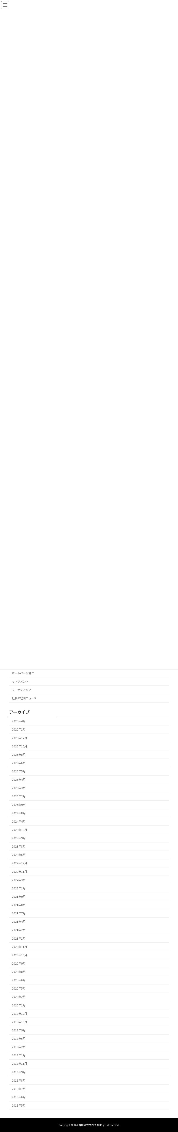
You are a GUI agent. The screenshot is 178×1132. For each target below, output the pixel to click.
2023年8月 (18, 847)
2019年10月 (19, 1022)
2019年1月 (18, 1055)
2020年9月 (18, 963)
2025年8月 (18, 755)
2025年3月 (18, 788)
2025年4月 (18, 780)
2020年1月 (18, 1005)
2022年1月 (18, 888)
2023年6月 (18, 855)
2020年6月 (18, 980)
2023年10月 (19, 830)
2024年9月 (18, 805)
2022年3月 (18, 880)
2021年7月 (18, 913)
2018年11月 (19, 1064)
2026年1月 (18, 730)
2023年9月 (18, 838)
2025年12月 (19, 738)
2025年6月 (18, 763)
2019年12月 (19, 1014)
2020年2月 (18, 997)
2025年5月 (18, 771)
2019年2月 (18, 1047)
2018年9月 (18, 1072)
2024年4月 (18, 821)
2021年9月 (18, 896)
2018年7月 (18, 1089)
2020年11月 (19, 947)
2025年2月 (18, 796)
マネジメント (20, 681)
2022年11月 (19, 872)
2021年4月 (18, 922)
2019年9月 (18, 1030)
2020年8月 (18, 972)
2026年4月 (18, 721)
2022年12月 (19, 863)
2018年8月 (18, 1080)
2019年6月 (18, 1038)
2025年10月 (19, 746)
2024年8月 (18, 813)
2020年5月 (18, 989)
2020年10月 (19, 955)
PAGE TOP (169, 1093)
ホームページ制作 (23, 673)
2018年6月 (18, 1097)
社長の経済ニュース (24, 698)
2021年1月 (18, 938)
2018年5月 (18, 1105)
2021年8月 (18, 905)
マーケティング (21, 690)
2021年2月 (18, 930)
